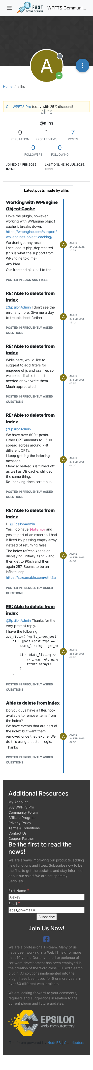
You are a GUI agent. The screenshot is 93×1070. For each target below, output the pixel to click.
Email (14, 903)
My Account (18, 802)
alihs (73, 242)
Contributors (74, 1042)
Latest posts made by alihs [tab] (46, 190)
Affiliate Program (21, 817)
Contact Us (17, 833)
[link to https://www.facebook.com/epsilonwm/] (46, 939)
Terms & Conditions (24, 828)
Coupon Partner (21, 838)
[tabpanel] (46, 486)
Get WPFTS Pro (18, 106)
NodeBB (54, 1042)
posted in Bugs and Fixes (27, 280)
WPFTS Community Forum (66, 7)
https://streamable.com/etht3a (31, 577)
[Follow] (59, 75)
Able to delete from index (33, 703)
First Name (18, 890)
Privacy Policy (19, 823)
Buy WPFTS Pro (21, 807)
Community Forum (23, 812)
